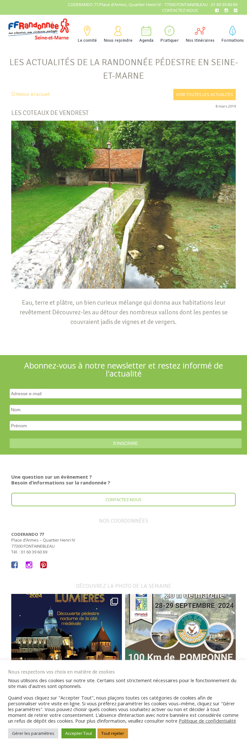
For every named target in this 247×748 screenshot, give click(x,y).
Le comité (87, 40)
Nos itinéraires (200, 40)
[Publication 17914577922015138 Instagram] (66, 649)
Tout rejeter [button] (112, 733)
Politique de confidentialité (207, 721)
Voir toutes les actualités (204, 94)
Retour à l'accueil (32, 94)
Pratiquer (169, 40)
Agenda (146, 40)
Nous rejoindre (118, 40)
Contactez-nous (180, 10)
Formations (232, 40)
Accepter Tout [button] (78, 733)
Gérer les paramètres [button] (33, 733)
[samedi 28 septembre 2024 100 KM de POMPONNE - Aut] (180, 649)
